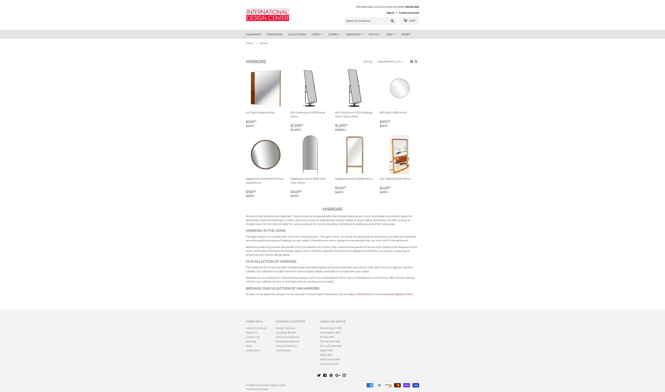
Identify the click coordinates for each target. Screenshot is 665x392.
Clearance (253, 34)
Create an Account (409, 12)
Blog (249, 345)
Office (374, 34)
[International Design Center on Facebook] (325, 375)
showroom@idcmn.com (398, 294)
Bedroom (353, 34)
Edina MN (326, 354)
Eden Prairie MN (330, 359)
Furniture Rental (286, 332)
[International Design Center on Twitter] (319, 375)
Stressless (274, 34)
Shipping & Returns (287, 341)
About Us (251, 332)
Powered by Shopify (257, 389)
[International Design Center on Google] (337, 375)
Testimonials (283, 350)
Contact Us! (253, 337)
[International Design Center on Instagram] (344, 375)
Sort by (367, 61)
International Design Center (270, 385)
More (405, 34)
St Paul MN (327, 337)
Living (316, 34)
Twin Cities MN (329, 363)
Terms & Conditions (287, 337)
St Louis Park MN (330, 345)
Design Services (285, 328)
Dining (333, 34)
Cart (412, 20)
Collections (297, 34)
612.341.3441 (365, 294)
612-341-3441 (412, 7)
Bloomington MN (331, 328)
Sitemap (251, 341)
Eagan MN (326, 350)
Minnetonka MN (329, 341)
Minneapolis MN (330, 332)
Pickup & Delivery (286, 345)
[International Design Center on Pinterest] (331, 375)
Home (249, 43)
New (390, 34)
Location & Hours (256, 328)
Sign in (390, 12)
